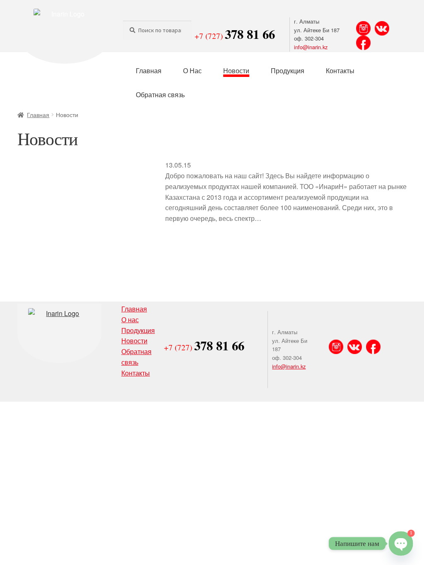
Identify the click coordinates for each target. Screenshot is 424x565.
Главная (148, 70)
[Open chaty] (400, 543)
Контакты (340, 70)
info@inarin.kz (311, 47)
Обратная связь (160, 94)
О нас (130, 319)
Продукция (287, 70)
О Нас (192, 70)
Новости (236, 70)
